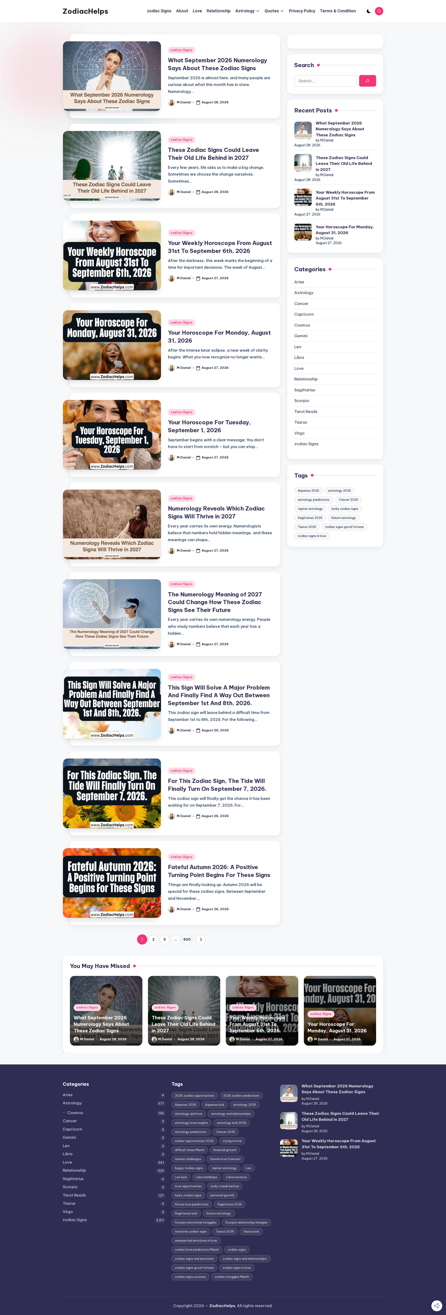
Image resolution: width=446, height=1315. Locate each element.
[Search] (367, 81)
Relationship (306, 379)
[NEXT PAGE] (201, 939)
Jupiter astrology (310, 508)
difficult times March (189, 1150)
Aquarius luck (214, 1104)
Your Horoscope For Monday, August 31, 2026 (345, 230)
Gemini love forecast (225, 1159)
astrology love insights (191, 1123)
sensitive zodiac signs (191, 1231)
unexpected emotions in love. (196, 1240)
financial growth (224, 1150)
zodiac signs (237, 1249)
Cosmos (302, 325)
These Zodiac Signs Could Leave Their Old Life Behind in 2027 (344, 163)
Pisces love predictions (192, 1204)
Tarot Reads (306, 411)
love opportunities (188, 1186)
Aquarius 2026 (308, 490)
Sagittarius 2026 (310, 518)
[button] (201, 939)
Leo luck (181, 1177)
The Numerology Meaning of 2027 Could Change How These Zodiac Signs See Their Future (215, 602)
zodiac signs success (190, 1277)
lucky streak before (225, 1186)
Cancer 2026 (348, 499)
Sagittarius (304, 390)
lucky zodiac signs (345, 508)
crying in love (232, 1141)
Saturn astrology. (344, 518)
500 (187, 939)
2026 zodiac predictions (241, 1095)
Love (299, 368)
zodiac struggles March (232, 1277)
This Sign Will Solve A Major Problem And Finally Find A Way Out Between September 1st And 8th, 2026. (219, 695)
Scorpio (301, 400)
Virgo (299, 433)
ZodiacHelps (85, 11)
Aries (299, 282)
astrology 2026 (339, 490)
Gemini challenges (188, 1159)
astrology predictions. (314, 499)
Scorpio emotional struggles (195, 1222)
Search (304, 65)
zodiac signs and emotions (194, 1258)
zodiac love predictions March (197, 1249)
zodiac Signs (181, 50)
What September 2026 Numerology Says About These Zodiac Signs (340, 129)
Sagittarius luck (186, 1213)
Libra (299, 357)
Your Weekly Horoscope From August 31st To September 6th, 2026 (345, 198)
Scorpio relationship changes (246, 1222)
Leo (297, 346)
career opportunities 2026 (194, 1141)
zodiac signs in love (312, 536)
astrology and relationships (231, 1113)
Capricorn (304, 314)
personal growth (222, 1195)
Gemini (301, 335)
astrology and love (188, 1113)
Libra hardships (206, 1177)
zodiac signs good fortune (344, 527)
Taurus (300, 422)
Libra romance (236, 1177)
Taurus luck (251, 1231)
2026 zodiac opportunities (194, 1095)
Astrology (303, 292)
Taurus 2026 (307, 527)
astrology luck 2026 (231, 1123)
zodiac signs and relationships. (245, 1258)
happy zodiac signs (189, 1168)
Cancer (301, 303)
